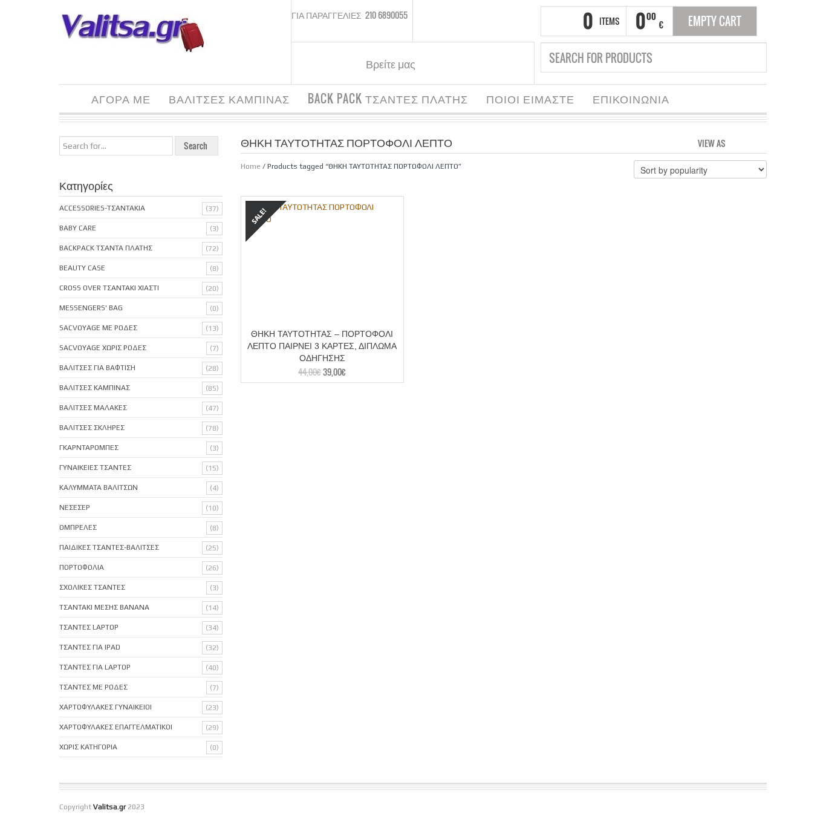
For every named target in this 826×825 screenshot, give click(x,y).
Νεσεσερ (74, 507)
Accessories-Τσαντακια (102, 208)
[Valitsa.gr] (137, 31)
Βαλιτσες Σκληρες (92, 427)
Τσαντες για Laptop (95, 667)
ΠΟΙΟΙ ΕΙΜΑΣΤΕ (530, 98)
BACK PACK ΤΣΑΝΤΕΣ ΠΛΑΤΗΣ (388, 98)
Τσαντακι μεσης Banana (104, 607)
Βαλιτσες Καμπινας (94, 387)
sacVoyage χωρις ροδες (102, 348)
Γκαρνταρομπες (89, 447)
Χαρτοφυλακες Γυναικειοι (105, 707)
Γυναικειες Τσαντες (95, 467)
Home (251, 166)
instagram (454, 63)
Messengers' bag (91, 308)
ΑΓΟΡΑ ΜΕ (121, 98)
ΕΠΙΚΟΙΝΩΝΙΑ (631, 98)
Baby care (77, 228)
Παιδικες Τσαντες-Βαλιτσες (109, 547)
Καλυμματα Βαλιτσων (98, 487)
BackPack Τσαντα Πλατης (105, 248)
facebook (439, 63)
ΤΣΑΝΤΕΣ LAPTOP (89, 627)
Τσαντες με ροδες (93, 687)
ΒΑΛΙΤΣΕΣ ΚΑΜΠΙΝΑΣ (229, 98)
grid (738, 142)
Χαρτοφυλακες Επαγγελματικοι (115, 727)
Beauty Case (82, 268)
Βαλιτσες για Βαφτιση (97, 368)
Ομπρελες (78, 527)
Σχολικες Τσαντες (92, 587)
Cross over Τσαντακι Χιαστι (109, 288)
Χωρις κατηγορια (88, 747)
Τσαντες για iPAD (89, 647)
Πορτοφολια (81, 567)
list (758, 142)
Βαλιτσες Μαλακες (93, 407)
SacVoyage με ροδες (98, 328)
